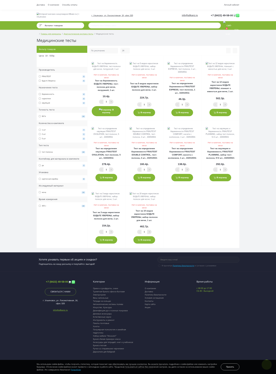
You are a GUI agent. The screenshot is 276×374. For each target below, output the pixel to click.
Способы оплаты (69, 5)
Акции (147, 307)
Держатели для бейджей (104, 352)
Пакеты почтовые (101, 323)
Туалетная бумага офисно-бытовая (109, 292)
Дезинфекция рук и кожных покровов (110, 311)
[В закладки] (124, 59)
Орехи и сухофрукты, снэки (105, 288)
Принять (230, 367)
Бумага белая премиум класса (106, 339)
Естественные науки (102, 317)
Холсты (96, 326)
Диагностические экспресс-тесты (78, 34)
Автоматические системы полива (108, 304)
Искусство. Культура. (102, 307)
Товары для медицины (51, 34)
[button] (112, 15)
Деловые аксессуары (102, 314)
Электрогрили (99, 295)
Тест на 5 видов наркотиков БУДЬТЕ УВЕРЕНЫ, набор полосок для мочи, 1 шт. (144, 86)
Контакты (149, 301)
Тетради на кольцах (102, 301)
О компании (53, 5)
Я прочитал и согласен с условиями (189, 266)
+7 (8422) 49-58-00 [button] (57, 281)
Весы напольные (100, 298)
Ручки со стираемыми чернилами (108, 349)
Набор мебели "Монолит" (104, 336)
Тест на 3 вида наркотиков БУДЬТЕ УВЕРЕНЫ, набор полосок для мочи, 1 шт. (106, 215)
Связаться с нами (60, 292)
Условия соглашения (154, 298)
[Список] (228, 50)
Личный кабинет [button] (231, 5)
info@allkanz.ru (190, 15)
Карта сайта (150, 304)
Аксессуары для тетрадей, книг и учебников (113, 342)
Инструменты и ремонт (103, 320)
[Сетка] (235, 50)
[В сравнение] (122, 59)
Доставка (41, 5)
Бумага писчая (99, 345)
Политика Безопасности (183, 266)
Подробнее (76, 370)
